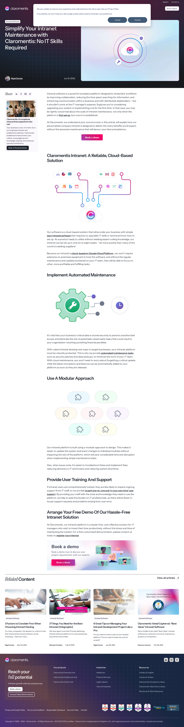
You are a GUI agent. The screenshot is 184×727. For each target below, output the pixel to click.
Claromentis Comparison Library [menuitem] (152, 682)
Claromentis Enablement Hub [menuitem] (65, 677)
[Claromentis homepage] (16, 8)
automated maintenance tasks (117, 353)
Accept (117, 20)
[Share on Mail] (26, 94)
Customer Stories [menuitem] (146, 677)
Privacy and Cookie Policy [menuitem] (15, 710)
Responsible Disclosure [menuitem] (56, 710)
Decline (138, 20)
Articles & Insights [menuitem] (146, 672)
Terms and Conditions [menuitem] (36, 710)
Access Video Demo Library (21, 694)
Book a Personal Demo (18, 148)
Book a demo (172, 8)
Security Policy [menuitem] (73, 710)
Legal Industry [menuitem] (102, 682)
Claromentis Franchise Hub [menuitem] (64, 672)
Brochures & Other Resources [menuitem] (151, 691)
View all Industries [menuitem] (103, 686)
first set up (64, 115)
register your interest (67, 535)
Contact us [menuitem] (175, 2)
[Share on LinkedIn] (17, 94)
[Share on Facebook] (21, 94)
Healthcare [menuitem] (100, 672)
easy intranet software (59, 235)
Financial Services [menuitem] (103, 677)
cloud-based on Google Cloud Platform (92, 253)
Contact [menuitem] (84, 710)
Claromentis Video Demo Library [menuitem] (152, 686)
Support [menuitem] (165, 2)
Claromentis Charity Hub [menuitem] (63, 682)
